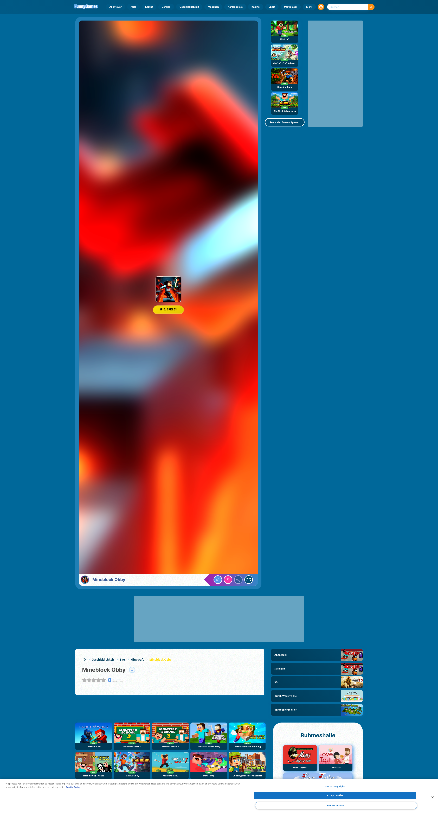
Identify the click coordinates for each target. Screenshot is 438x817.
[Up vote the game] (218, 579)
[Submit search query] (371, 7)
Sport (272, 6)
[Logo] (86, 7)
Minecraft (137, 659)
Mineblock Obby (160, 659)
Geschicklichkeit (189, 6)
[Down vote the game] (228, 579)
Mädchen (213, 6)
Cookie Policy (73, 787)
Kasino (256, 6)
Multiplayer (290, 6)
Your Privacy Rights (335, 786)
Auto (133, 6)
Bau (122, 659)
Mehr (309, 6)
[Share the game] (238, 579)
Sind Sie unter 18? (336, 805)
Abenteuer (115, 6)
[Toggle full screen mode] (248, 579)
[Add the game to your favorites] (132, 670)
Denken (166, 6)
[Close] (432, 797)
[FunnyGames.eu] (84, 660)
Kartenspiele (235, 6)
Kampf (149, 6)
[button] (321, 7)
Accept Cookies (335, 795)
